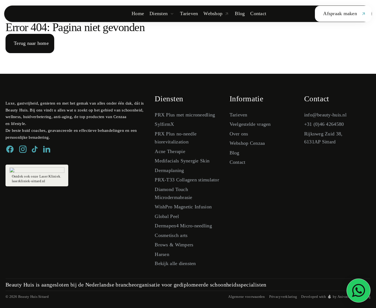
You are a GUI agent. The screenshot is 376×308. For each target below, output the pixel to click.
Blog (234, 153)
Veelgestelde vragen (250, 124)
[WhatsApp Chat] (358, 290)
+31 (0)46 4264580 (324, 124)
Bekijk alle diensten (175, 263)
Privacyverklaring (283, 297)
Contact (238, 162)
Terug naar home (31, 43)
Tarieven (238, 115)
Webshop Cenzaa (247, 143)
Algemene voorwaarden (246, 297)
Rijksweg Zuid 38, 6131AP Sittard (323, 138)
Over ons (239, 134)
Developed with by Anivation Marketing (335, 297)
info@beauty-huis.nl (325, 115)
